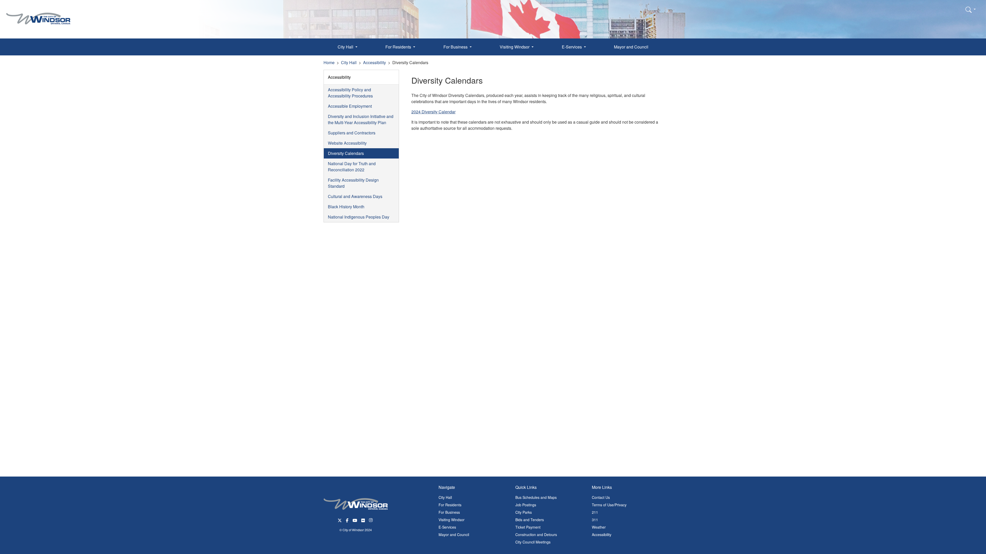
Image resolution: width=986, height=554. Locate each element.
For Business (449, 512)
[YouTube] (355, 519)
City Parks (523, 512)
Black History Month (346, 207)
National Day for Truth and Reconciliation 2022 (352, 167)
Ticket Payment (528, 527)
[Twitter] (340, 519)
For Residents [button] (398, 47)
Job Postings (525, 504)
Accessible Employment (350, 106)
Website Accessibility (347, 143)
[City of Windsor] (38, 15)
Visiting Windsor (451, 519)
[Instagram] (371, 519)
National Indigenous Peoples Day (358, 217)
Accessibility (374, 62)
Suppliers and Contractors (351, 133)
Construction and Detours (536, 534)
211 (595, 512)
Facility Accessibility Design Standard (353, 183)
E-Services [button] (572, 47)
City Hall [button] (346, 47)
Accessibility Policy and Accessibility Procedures (350, 93)
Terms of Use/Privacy (609, 504)
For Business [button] (456, 47)
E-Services (447, 527)
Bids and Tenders (529, 519)
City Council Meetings (533, 542)
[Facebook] (347, 519)
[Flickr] (363, 519)
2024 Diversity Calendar (433, 112)
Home (329, 62)
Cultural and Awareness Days (355, 196)
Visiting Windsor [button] (515, 47)
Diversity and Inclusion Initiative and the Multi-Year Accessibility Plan (360, 119)
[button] (970, 9)
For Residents (450, 504)
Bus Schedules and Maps (536, 497)
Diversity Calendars (346, 153)
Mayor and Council (631, 47)
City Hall (349, 62)
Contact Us (601, 497)
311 (595, 519)
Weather (599, 527)
